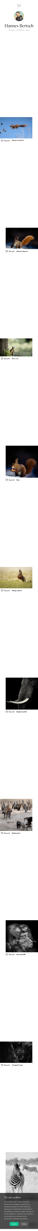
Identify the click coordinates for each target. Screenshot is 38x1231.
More (27, 30)
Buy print (7, 141)
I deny (24, 1224)
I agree (14, 1224)
